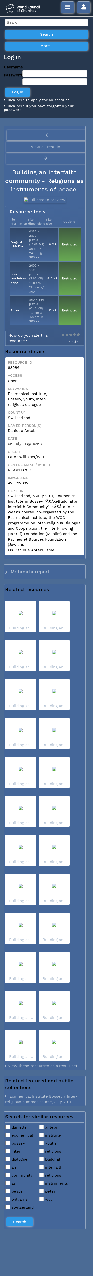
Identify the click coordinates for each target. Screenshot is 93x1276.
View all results (45, 147)
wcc (48, 1199)
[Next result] (46, 158)
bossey (17, 1143)
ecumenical (21, 1135)
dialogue (18, 1159)
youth (50, 1143)
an (13, 1167)
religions (52, 1175)
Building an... (21, 628)
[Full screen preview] (44, 200)
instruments (56, 1183)
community (21, 1175)
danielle (18, 1127)
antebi (50, 1127)
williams (18, 1199)
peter (49, 1191)
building (52, 1159)
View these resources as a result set (42, 1066)
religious (52, 1151)
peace (16, 1191)
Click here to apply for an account (37, 100)
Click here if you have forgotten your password (39, 108)
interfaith (53, 1167)
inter (15, 1151)
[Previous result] (47, 135)
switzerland (22, 1207)
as (13, 1183)
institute (52, 1135)
